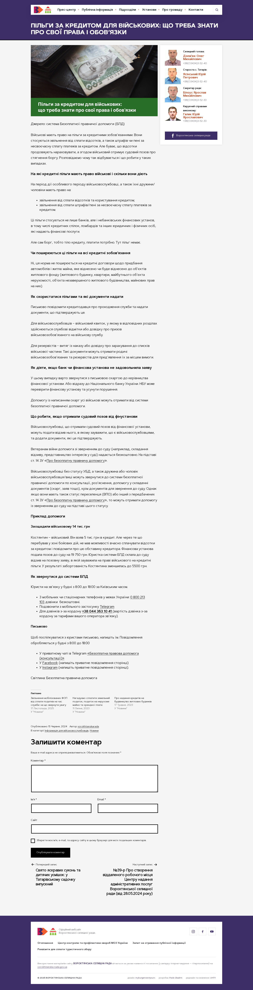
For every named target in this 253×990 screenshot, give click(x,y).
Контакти (196, 10)
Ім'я (34, 799)
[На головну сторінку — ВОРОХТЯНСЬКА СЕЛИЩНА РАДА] (42, 9)
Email (101, 799)
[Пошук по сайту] (216, 9)
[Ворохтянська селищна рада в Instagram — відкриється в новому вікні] (193, 931)
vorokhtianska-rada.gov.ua (52, 967)
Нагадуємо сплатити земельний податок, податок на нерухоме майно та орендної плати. (91, 701)
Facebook (50, 663)
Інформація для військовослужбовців (66, 731)
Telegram (107, 607)
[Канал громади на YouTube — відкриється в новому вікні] (212, 931)
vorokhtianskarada (88, 727)
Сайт (34, 820)
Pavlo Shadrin (175, 978)
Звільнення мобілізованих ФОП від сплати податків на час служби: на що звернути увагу (49, 701)
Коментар (38, 760)
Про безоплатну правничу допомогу (76, 461)
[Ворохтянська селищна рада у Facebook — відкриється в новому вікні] (202, 931)
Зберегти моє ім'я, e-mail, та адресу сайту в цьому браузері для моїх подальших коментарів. (91, 840)
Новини (94, 731)
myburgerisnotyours (145, 978)
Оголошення (45, 943)
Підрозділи (127, 10)
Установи (149, 10)
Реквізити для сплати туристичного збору (64, 949)
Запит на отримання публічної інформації (159, 943)
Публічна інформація (97, 10)
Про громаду (172, 10)
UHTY (213, 978)
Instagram (49, 667)
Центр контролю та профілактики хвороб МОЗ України (93, 943)
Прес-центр (66, 10)
